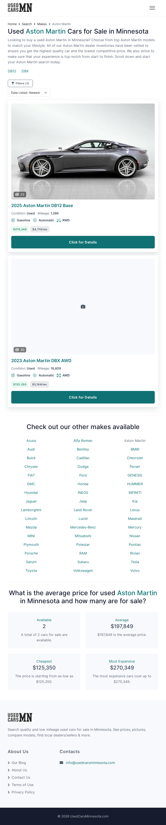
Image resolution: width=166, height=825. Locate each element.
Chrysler (31, 466)
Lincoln (31, 518)
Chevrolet (135, 458)
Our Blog (19, 762)
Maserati (135, 518)
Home (12, 24)
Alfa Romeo (83, 440)
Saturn (31, 562)
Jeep (83, 501)
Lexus (135, 510)
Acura (31, 440)
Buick (31, 458)
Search (27, 24)
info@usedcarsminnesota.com (90, 762)
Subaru (83, 562)
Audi (31, 449)
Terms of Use (23, 785)
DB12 (12, 71)
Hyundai (31, 492)
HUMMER (135, 484)
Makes (42, 24)
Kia (134, 501)
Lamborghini (31, 510)
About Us (19, 770)
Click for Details (83, 242)
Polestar (83, 544)
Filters (22, 83)
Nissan (134, 536)
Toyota (31, 570)
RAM (83, 553)
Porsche (31, 553)
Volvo (135, 570)
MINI (31, 536)
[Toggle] (151, 8)
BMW (135, 449)
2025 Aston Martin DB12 (42, 205)
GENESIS (135, 475)
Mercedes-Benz (83, 527)
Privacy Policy (23, 792)
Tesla (135, 562)
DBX (25, 71)
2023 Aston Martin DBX (41, 360)
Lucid (83, 518)
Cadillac (83, 458)
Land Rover (83, 510)
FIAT (31, 475)
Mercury (135, 527)
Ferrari (135, 466)
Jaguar (31, 501)
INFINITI (135, 492)
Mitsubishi (83, 536)
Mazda (31, 527)
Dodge (83, 466)
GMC (31, 484)
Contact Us (21, 777)
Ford (83, 475)
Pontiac (135, 544)
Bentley (83, 449)
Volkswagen (83, 570)
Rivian (135, 553)
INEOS (83, 492)
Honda (83, 484)
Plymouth (31, 544)
